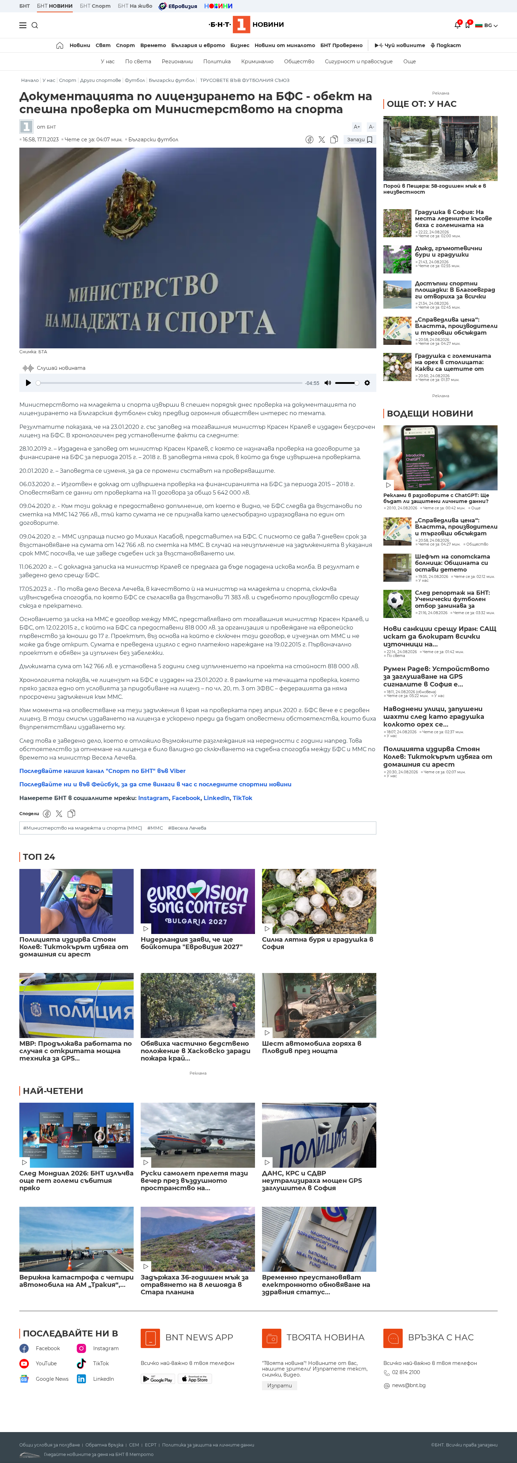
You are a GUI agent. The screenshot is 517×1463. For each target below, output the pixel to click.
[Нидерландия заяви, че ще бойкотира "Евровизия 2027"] (198, 901)
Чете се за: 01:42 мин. (443, 652)
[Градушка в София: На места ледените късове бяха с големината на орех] (397, 223)
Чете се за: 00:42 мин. (444, 508)
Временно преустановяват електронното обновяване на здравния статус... (316, 1285)
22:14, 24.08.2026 (402, 652)
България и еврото (198, 45)
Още (409, 61)
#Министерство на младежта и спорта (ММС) (82, 828)
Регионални (177, 61)
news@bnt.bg (409, 1385)
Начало (30, 80)
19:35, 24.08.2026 (433, 577)
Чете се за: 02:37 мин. (443, 732)
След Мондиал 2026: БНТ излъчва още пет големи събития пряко (76, 1181)
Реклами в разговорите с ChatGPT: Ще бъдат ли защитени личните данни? (436, 498)
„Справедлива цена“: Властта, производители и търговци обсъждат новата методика (456, 326)
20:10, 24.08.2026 (402, 508)
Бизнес (239, 45)
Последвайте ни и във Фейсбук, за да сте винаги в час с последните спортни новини (155, 784)
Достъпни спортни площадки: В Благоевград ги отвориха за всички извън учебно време (455, 290)
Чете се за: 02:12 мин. (474, 577)
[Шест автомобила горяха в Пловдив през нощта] (319, 1005)
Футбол (135, 80)
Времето (153, 45)
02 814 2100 (406, 1372)
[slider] (169, 383)
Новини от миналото (285, 45)
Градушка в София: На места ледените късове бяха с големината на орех (453, 218)
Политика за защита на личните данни (208, 1445)
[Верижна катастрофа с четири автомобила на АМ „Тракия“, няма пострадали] (76, 1239)
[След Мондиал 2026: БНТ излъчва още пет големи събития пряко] (76, 1135)
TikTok (243, 798)
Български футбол (171, 80)
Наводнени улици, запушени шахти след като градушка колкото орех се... (433, 716)
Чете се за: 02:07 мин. (445, 772)
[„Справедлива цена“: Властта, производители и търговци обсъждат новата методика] (397, 331)
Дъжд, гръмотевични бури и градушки (448, 251)
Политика (217, 61)
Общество (299, 61)
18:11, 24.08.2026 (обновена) (411, 692)
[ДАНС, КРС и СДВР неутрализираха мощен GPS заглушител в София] (319, 1135)
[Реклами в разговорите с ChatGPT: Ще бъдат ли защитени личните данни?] (440, 457)
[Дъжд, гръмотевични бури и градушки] (397, 259)
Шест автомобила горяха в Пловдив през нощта (312, 1047)
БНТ (24, 6)
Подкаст (448, 45)
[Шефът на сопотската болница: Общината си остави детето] (397, 568)
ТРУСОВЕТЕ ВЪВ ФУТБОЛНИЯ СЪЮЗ (244, 80)
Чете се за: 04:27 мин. (439, 544)
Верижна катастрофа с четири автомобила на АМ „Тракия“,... (76, 1281)
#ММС (155, 828)
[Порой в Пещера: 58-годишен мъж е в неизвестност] (440, 148)
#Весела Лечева (187, 828)
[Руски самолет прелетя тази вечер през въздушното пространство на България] (198, 1135)
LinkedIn (217, 798)
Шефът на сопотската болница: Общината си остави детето (452, 563)
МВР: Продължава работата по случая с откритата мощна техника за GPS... (75, 1051)
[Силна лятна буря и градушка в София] (319, 901)
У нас (108, 61)
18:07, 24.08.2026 (401, 732)
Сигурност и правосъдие (359, 61)
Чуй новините (405, 45)
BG (488, 25)
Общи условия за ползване (49, 1445)
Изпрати (279, 1386)
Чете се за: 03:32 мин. (474, 613)
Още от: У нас (422, 104)
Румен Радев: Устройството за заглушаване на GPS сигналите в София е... (436, 676)
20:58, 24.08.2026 (434, 541)
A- (371, 127)
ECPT (151, 1445)
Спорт (125, 45)
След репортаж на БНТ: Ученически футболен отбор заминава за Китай (452, 599)
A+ (357, 127)
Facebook (186, 798)
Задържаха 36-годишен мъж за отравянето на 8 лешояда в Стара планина (195, 1285)
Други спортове (100, 80)
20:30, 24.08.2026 (402, 772)
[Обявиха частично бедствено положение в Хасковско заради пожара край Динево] (198, 1005)
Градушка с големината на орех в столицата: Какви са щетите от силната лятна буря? (453, 362)
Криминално (257, 61)
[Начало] (60, 45)
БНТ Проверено (341, 45)
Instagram (153, 798)
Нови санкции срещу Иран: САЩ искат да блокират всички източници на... (439, 636)
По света (138, 61)
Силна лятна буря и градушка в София (318, 943)
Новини (80, 45)
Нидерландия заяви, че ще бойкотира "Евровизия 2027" (192, 943)
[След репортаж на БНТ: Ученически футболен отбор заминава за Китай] (397, 604)
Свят (103, 45)
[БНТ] (28, 127)
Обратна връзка (104, 1445)
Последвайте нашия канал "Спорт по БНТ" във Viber (102, 771)
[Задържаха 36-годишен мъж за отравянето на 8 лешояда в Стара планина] (198, 1239)
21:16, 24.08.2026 (433, 613)
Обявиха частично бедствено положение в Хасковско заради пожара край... (195, 1051)
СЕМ (134, 1445)
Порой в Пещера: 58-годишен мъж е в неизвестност (434, 189)
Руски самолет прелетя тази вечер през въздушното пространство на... (194, 1181)
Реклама (198, 1073)
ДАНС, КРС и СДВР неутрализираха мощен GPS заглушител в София (312, 1181)
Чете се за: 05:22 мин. (407, 696)
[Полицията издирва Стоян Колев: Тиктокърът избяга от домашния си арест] (76, 901)
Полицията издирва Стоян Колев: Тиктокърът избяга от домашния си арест (73, 947)
